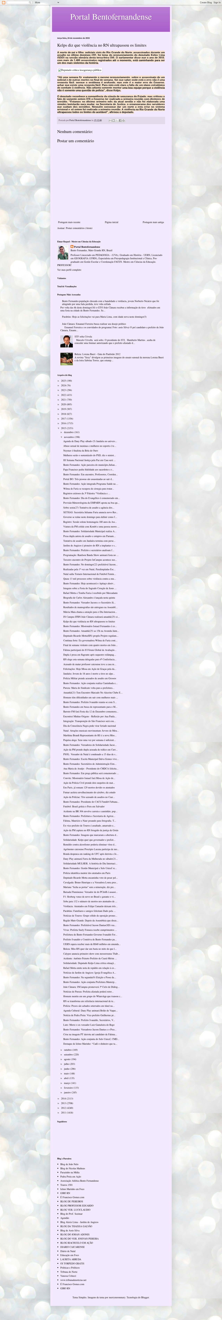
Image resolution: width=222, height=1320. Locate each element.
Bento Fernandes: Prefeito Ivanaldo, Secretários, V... (89, 1020)
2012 (64, 1107)
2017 (64, 418)
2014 (64, 1098)
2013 (64, 1103)
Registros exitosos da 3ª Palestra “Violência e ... (86, 493)
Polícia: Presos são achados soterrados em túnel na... (89, 1005)
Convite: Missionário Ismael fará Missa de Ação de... (89, 778)
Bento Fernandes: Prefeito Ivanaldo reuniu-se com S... (90, 702)
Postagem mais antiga (153, 222)
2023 (64, 390)
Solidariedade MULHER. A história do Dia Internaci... (90, 863)
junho (67, 1068)
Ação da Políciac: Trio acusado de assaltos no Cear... (89, 797)
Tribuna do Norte (68, 1271)
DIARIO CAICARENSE (72, 1247)
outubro (68, 1049)
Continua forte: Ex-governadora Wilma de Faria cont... (90, 640)
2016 (64, 423)
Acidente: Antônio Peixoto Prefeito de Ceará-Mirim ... (90, 958)
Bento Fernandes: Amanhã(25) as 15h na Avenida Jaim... (91, 630)
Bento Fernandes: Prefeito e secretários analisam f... (88, 550)
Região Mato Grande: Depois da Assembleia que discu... (90, 920)
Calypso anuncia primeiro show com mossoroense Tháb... (91, 953)
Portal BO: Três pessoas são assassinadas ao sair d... (88, 479)
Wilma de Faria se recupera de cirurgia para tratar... (88, 488)
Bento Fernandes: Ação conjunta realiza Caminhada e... (90, 683)
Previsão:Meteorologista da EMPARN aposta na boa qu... (91, 502)
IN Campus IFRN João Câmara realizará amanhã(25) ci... (91, 616)
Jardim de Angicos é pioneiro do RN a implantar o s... (90, 545)
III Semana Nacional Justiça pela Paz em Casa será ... (89, 460)
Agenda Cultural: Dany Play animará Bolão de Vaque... (90, 1010)
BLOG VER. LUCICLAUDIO (75, 1209)
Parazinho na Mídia (69, 1172)
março (67, 1083)
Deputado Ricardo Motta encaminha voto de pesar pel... (90, 877)
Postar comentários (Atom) (79, 228)
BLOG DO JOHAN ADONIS (74, 1234)
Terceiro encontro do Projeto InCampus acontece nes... (90, 559)
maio (67, 1073)
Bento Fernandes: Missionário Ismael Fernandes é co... (90, 626)
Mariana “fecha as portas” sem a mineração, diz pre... (89, 887)
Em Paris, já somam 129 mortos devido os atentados (89, 787)
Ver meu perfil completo (69, 269)
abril (66, 1078)
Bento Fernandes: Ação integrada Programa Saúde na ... (90, 483)
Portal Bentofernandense (87, 247)
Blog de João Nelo (69, 1164)
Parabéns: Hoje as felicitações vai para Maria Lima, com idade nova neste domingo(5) (104, 316)
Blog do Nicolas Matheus (72, 1168)
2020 (64, 404)
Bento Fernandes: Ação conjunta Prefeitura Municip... (89, 982)
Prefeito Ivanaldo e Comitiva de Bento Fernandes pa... (90, 939)
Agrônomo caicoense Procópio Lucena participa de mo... (91, 849)
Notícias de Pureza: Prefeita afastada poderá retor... (88, 991)
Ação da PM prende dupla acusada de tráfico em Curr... (90, 749)
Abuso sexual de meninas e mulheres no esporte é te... (89, 445)
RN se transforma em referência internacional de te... (89, 1001)
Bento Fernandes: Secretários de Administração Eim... (90, 763)
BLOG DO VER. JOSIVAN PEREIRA (79, 1238)
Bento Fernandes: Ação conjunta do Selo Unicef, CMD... (91, 1039)
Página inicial (111, 222)
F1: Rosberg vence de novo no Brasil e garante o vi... (89, 896)
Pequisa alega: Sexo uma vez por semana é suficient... (89, 740)
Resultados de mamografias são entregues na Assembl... (90, 607)
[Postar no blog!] (113, 120)
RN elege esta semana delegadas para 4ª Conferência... (90, 659)
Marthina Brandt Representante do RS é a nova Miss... (90, 735)
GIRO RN (65, 1193)
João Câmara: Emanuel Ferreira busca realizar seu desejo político (94, 323)
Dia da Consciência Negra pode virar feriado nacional (89, 725)
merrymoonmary (117, 1297)
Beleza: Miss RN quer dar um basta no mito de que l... (90, 948)
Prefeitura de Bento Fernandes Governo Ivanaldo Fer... (90, 934)
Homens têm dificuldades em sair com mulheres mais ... (90, 697)
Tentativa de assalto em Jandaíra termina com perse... (89, 540)
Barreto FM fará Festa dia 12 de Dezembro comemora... (90, 711)
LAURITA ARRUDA (70, 1259)
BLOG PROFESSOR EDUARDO (76, 1205)
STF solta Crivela (83, 336)
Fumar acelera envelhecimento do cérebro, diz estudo (89, 792)
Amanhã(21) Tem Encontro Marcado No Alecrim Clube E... (93, 692)
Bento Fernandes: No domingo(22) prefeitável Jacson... (90, 564)
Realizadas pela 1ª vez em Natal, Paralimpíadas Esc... (89, 569)
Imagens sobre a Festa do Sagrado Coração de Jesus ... (90, 588)
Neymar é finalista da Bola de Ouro (80, 450)
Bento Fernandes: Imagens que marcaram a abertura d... (90, 835)
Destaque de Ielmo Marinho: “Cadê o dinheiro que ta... (90, 1043)
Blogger (145, 1297)
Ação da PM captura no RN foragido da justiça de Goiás (90, 830)
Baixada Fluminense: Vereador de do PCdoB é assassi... (90, 892)
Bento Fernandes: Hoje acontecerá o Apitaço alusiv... (89, 583)
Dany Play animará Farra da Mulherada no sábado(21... (90, 858)
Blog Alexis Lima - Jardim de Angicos (79, 1222)
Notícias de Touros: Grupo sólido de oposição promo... (90, 915)
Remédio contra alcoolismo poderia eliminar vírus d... (89, 844)
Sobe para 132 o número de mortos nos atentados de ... (90, 901)
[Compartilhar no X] (117, 120)
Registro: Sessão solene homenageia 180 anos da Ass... (90, 521)
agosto (67, 1059)
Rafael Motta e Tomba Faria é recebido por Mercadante (90, 593)
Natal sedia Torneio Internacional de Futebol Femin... (89, 574)
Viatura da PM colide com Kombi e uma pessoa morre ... (91, 526)
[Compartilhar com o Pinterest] (123, 120)
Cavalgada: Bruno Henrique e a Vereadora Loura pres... (90, 882)
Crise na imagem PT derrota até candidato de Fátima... (90, 1034)
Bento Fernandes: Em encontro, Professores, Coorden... (90, 474)
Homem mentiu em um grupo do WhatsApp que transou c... (92, 996)
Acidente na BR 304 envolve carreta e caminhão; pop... (90, 811)
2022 (64, 395)
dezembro (69, 432)
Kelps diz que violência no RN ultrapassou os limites (89, 621)
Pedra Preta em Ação (70, 1176)
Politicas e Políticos (70, 1267)
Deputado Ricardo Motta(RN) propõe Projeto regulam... (90, 635)
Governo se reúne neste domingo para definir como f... (90, 517)
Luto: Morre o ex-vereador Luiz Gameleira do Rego (88, 1024)
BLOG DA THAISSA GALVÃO (76, 1226)
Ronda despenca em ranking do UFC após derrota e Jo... (90, 853)
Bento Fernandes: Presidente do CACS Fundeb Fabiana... (91, 801)
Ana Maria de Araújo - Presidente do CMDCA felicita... (90, 768)
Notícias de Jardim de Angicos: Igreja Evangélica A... (89, 972)
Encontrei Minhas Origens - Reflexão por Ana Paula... (90, 716)
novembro (69, 437)
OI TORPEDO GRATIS (72, 1263)
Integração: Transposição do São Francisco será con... (89, 721)
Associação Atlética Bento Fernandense (79, 1180)
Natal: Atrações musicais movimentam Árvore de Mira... (91, 730)
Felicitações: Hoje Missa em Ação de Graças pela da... (89, 669)
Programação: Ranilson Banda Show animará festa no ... (91, 555)
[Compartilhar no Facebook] (120, 120)
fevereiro (69, 1087)
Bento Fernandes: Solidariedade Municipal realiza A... (90, 531)
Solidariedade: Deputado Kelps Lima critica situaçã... (89, 963)
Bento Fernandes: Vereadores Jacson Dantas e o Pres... (90, 1029)
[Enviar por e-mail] (110, 120)
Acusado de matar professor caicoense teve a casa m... (89, 664)
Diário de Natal (67, 1251)
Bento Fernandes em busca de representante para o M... (90, 706)
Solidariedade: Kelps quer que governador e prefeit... (89, 839)
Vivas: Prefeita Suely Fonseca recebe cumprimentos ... (90, 929)
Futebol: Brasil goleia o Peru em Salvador (84, 806)
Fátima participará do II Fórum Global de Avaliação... (90, 650)
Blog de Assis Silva (69, 1230)
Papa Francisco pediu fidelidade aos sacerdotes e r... (88, 469)
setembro (69, 1054)
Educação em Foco (69, 1255)
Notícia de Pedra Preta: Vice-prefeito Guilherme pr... (89, 1015)
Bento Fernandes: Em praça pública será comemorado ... (91, 773)
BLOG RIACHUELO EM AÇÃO (76, 1242)
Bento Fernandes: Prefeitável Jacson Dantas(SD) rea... (89, 925)
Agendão (64, 1218)
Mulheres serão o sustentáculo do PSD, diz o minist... (89, 455)
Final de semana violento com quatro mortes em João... (90, 645)
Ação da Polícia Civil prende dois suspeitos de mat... (89, 782)
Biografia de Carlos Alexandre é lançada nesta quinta (89, 597)
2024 (64, 385)
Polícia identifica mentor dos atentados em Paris (86, 873)
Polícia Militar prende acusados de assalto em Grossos (89, 678)
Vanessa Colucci (68, 1275)
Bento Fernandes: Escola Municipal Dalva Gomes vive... (91, 759)
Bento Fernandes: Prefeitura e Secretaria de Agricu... (89, 816)
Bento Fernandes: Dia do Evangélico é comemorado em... (91, 498)
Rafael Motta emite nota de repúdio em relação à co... (89, 968)
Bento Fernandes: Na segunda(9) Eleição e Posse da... (89, 977)
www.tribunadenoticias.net (73, 1280)
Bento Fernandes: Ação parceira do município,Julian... (90, 464)
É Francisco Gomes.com (72, 1197)
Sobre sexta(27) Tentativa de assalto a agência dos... (88, 507)
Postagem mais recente (69, 222)
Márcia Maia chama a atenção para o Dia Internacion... (90, 611)
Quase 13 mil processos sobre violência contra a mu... (89, 578)
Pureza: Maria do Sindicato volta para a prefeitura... (88, 687)
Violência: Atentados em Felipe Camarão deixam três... (90, 906)
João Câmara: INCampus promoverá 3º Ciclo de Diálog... (91, 986)
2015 (64, 428)
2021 (64, 399)
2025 (64, 380)
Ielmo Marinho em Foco (72, 1189)
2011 (64, 1112)
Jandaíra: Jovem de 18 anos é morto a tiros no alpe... (89, 673)
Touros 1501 (66, 1184)
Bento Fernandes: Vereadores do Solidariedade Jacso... (90, 744)
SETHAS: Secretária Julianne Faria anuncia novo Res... (90, 512)
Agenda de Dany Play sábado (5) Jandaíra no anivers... (90, 441)
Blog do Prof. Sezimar (71, 1213)
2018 (64, 413)
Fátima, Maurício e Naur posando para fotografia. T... (89, 820)
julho (67, 1063)
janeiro (67, 1092)
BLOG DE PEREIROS (71, 1201)
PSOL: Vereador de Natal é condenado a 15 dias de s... (90, 754)
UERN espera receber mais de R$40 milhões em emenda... (92, 944)
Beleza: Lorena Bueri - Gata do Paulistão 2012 (97, 354)
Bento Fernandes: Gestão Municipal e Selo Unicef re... (90, 868)
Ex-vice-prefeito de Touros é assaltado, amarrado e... (89, 825)
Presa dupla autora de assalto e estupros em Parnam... (89, 536)
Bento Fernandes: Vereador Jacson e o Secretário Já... (89, 602)
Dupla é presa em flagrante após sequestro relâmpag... (89, 654)
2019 (64, 409)
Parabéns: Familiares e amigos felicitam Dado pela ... (89, 911)
